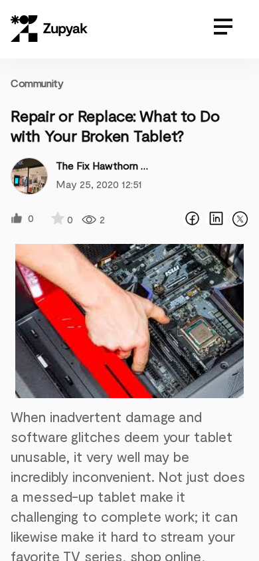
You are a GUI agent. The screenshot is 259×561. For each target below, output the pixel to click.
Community (37, 82)
